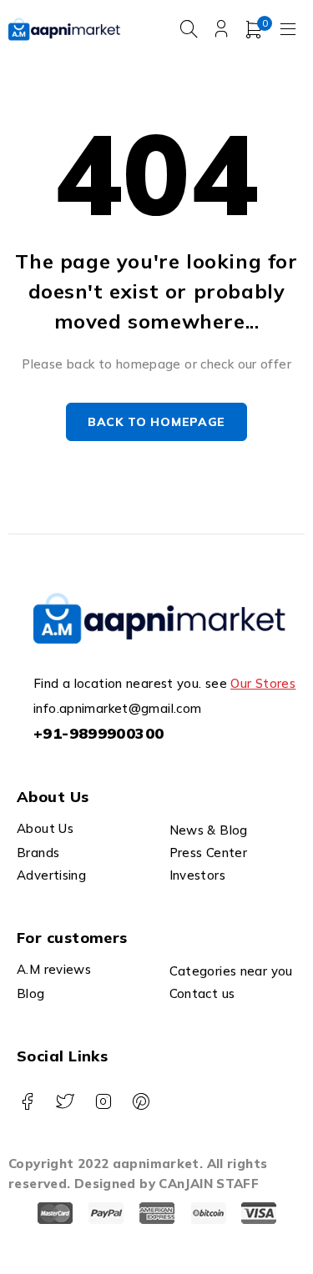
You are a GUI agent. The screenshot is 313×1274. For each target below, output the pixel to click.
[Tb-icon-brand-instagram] (103, 1101)
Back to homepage (156, 421)
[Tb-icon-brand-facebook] (27, 1101)
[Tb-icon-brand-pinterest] (140, 1101)
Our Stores (262, 683)
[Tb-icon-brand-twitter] (64, 1101)
